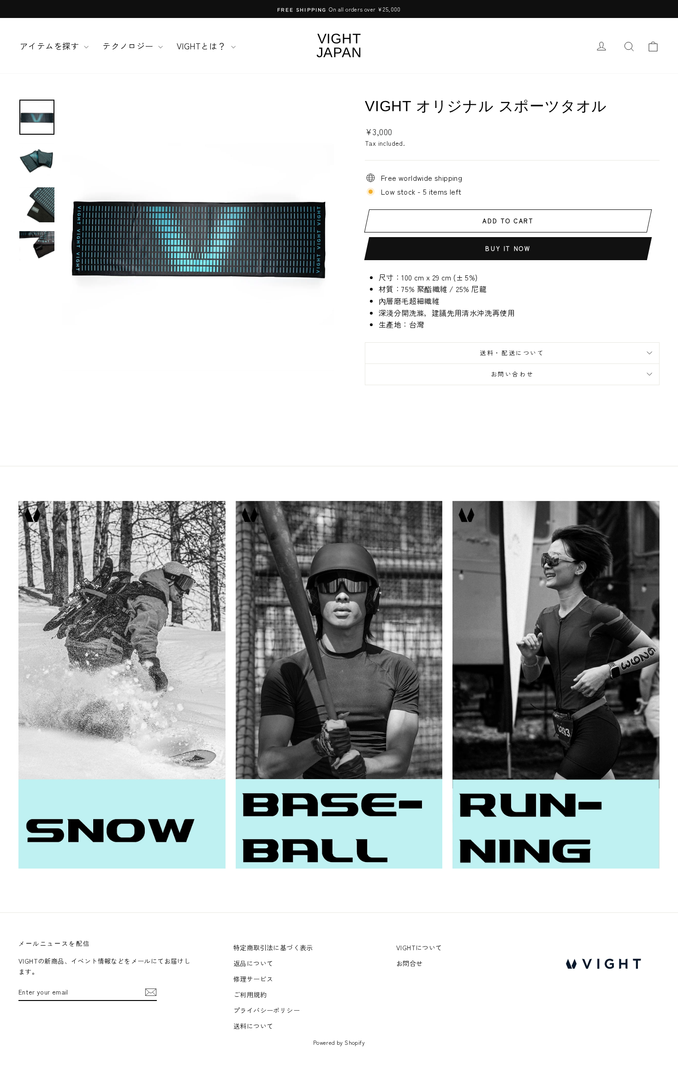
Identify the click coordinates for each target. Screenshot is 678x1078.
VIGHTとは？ (203, 46)
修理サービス (253, 978)
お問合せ (409, 963)
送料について (253, 1025)
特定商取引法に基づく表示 (273, 947)
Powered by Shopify (339, 1042)
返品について (253, 963)
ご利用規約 (250, 994)
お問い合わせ (512, 373)
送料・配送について (512, 352)
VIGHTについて (419, 947)
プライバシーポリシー (266, 1010)
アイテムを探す (51, 46)
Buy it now (507, 248)
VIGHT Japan (339, 45)
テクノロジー (129, 46)
